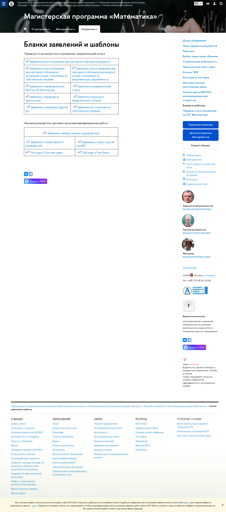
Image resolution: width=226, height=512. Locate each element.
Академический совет (197, 183)
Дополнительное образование (67, 454)
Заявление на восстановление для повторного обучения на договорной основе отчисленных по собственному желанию (47, 74)
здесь (186, 502)
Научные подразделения (105, 423)
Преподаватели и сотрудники (25, 436)
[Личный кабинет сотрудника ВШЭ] (214, 3)
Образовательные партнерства (67, 466)
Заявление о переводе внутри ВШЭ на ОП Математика (45, 88)
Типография (141, 436)
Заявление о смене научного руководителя (45, 143)
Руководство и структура (23, 428)
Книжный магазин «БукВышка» (150, 432)
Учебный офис (190, 267)
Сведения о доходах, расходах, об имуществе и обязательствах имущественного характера (27, 466)
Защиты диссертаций (104, 441)
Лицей (55, 423)
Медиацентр (142, 441)
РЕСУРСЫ (141, 419)
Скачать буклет (200, 145)
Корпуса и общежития (21, 441)
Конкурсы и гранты (103, 449)
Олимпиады (57, 432)
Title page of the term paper (46, 152)
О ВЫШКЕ (17, 419)
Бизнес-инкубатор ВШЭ (63, 462)
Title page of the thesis (95, 152)
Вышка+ (56, 441)
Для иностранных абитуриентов (201, 135)
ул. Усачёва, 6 (209, 275)
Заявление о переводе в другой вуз (47, 109)
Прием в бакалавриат (62, 436)
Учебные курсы (193, 155)
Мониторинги (100, 432)
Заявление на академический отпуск (91, 88)
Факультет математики (154, 406)
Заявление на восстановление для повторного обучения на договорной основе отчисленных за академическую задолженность (94, 74)
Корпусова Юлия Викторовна (196, 256)
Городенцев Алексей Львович (197, 209)
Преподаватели (194, 159)
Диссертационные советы (107, 436)
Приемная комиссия (200, 124)
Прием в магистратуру (63, 445)
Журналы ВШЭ (143, 445)
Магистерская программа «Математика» (90, 16)
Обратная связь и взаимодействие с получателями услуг (69, 473)
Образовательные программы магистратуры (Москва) (114, 406)
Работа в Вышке (18, 493)
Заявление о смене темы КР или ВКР (95, 144)
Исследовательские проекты (108, 428)
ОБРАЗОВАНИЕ (61, 419)
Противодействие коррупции (25, 458)
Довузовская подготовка (64, 428)
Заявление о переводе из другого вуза (42, 98)
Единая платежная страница (24, 488)
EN (201, 3)
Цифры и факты (18, 423)
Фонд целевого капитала (23, 454)
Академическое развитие (106, 445)
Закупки (14, 445)
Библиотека (141, 423)
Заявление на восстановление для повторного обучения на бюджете (70, 61)
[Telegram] (189, 340)
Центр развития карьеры (64, 458)
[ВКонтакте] (185, 340)
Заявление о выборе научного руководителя (73, 133)
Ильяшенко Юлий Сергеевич (197, 233)
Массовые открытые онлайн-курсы (194, 435)
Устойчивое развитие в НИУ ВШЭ (27, 432)
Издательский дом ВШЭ (147, 428)
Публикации (141, 449)
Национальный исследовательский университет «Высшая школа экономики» (48, 406)
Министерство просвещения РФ (193, 431)
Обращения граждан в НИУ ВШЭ (27, 449)
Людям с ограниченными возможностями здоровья (23, 483)
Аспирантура (58, 449)
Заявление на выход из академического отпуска (88, 98)
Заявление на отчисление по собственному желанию (91, 109)
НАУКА (98, 419)
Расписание (192, 179)
